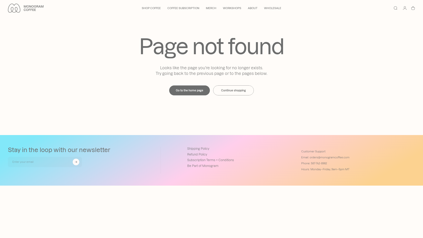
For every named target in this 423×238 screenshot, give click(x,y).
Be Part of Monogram (202, 165)
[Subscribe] (76, 162)
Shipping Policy (198, 148)
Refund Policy (197, 154)
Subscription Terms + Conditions (210, 160)
